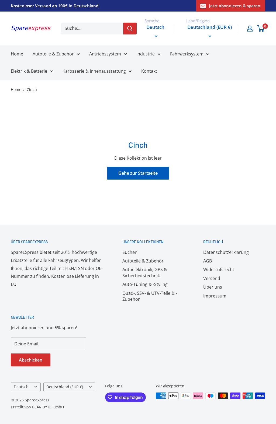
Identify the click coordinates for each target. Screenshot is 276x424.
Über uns (212, 287)
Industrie (145, 54)
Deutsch (21, 386)
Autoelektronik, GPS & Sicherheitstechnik (144, 272)
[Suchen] (130, 28)
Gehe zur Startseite (138, 173)
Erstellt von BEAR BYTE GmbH (37, 406)
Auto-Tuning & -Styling (145, 284)
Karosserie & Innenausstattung (94, 71)
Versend (211, 278)
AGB (207, 261)
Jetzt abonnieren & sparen (234, 5)
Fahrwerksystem (186, 54)
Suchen (129, 252)
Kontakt (149, 71)
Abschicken (30, 360)
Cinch (32, 89)
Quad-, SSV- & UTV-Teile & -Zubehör (149, 296)
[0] (260, 28)
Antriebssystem (105, 54)
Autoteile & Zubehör (53, 54)
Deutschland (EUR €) (64, 386)
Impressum (214, 296)
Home (17, 54)
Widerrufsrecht (218, 269)
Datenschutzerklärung (226, 252)
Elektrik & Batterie (29, 71)
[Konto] (250, 28)
